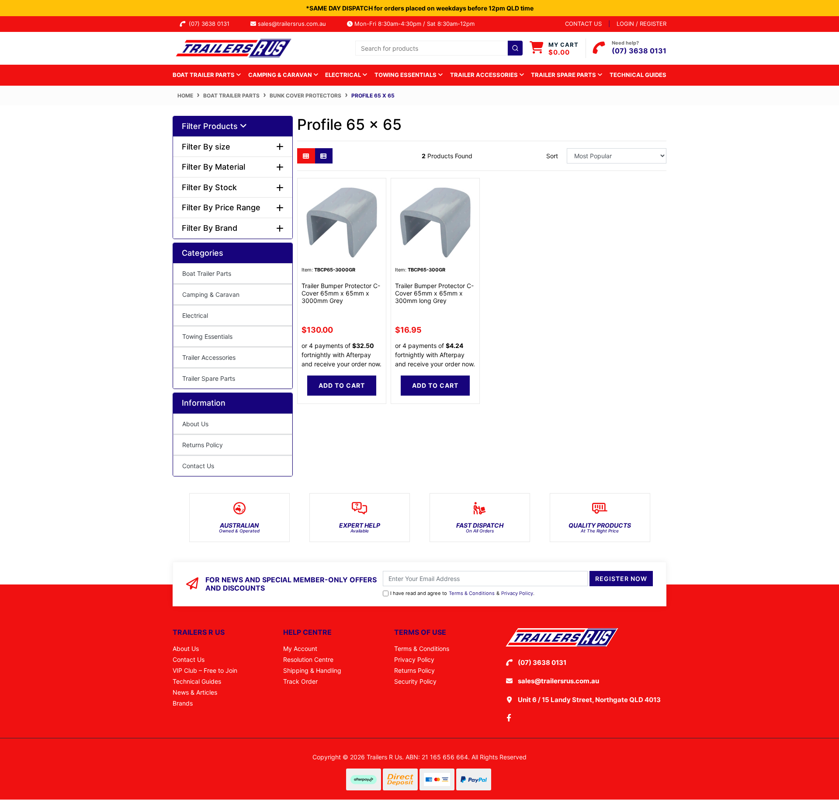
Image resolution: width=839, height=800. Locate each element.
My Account (300, 648)
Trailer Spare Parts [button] (564, 74)
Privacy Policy (517, 593)
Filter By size (206, 146)
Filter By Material (213, 166)
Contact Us (198, 466)
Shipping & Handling (312, 670)
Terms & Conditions (472, 593)
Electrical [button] (343, 74)
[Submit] (515, 48)
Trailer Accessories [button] (484, 74)
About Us (195, 424)
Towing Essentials (207, 336)
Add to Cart (342, 385)
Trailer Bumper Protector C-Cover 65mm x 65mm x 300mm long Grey (434, 293)
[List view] (324, 155)
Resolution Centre (308, 659)
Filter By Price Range (221, 207)
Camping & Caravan (210, 294)
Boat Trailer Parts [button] (204, 74)
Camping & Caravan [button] (280, 74)
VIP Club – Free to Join (205, 670)
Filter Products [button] (211, 126)
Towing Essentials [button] (406, 74)
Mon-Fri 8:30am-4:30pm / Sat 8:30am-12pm (414, 23)
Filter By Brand (209, 228)
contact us (583, 23)
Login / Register (641, 23)
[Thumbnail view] (306, 155)
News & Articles (195, 692)
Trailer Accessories (209, 357)
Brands (183, 703)
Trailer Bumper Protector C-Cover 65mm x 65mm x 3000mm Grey (341, 293)
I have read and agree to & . (462, 593)
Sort (552, 156)
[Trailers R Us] (233, 47)
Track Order (300, 681)
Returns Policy (202, 445)
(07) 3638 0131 (210, 23)
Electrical (195, 315)
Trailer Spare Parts (208, 378)
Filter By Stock (209, 187)
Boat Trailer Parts (206, 273)
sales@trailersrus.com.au (294, 23)
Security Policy (415, 681)
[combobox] (439, 48)
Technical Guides (638, 74)
